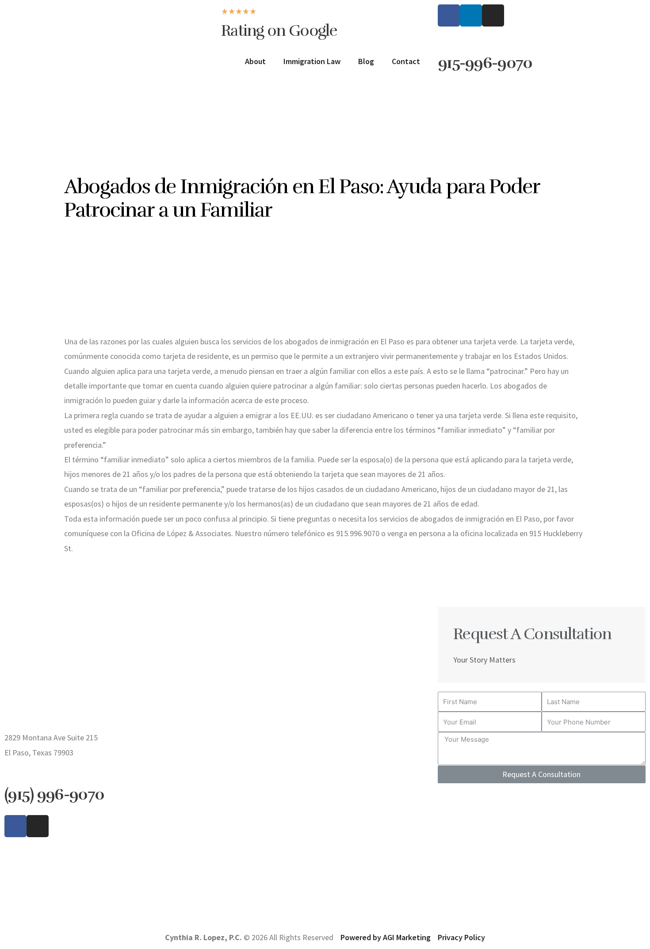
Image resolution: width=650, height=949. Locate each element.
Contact (406, 61)
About (255, 61)
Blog (366, 61)
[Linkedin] (471, 15)
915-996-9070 (485, 62)
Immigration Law (311, 61)
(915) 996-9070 (54, 794)
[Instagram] (493, 15)
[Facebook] (449, 15)
